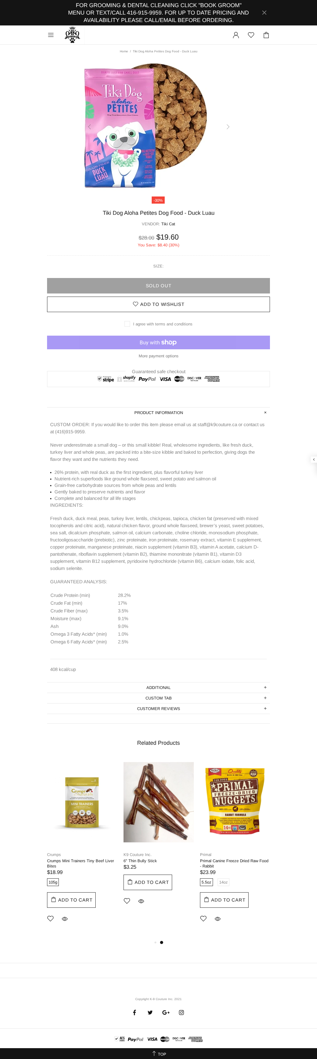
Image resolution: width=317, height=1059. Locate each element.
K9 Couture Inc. (73, 35)
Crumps (54, 854)
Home (124, 51)
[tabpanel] (82, 848)
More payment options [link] (159, 356)
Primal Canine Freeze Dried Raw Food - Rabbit (234, 863)
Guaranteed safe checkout (158, 371)
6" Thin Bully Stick (140, 860)
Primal (205, 854)
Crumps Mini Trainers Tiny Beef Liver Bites (80, 863)
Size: (158, 266)
